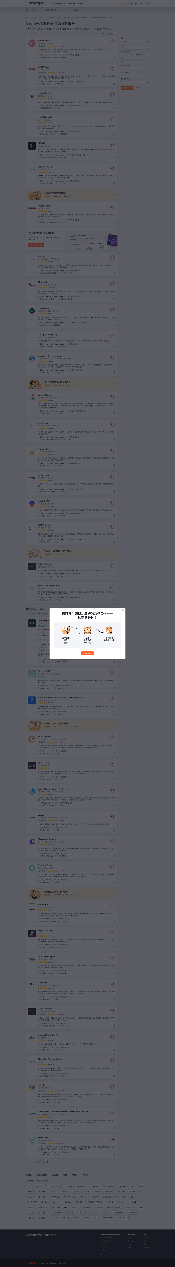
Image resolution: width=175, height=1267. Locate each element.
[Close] (123, 610)
